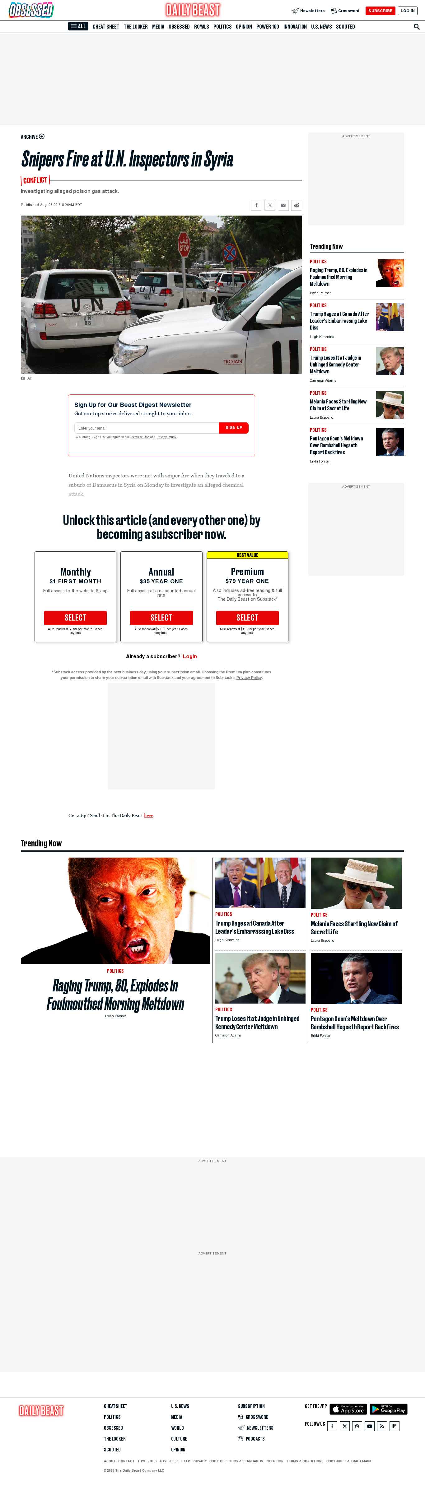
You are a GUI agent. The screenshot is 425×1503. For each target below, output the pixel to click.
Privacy (200, 1461)
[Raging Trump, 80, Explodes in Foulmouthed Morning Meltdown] (390, 285)
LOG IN (408, 10)
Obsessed (179, 27)
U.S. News (321, 27)
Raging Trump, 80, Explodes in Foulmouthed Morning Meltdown (115, 994)
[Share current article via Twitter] (269, 205)
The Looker (136, 27)
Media (158, 27)
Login (190, 656)
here (148, 815)
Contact (126, 1461)
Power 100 (267, 27)
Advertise (169, 1461)
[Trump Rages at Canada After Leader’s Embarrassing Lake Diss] (390, 329)
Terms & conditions (305, 1461)
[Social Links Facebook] (332, 1427)
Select (75, 618)
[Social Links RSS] (382, 1427)
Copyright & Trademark (349, 1461)
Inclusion (274, 1461)
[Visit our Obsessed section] (51, 10)
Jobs (152, 1461)
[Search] (417, 27)
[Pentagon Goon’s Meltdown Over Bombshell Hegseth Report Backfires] (390, 454)
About (110, 1461)
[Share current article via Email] (283, 205)
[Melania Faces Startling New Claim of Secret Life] (390, 417)
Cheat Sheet (106, 27)
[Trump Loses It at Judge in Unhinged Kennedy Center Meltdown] (390, 373)
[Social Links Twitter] (345, 1427)
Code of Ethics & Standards (236, 1461)
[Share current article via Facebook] (256, 205)
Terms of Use (140, 437)
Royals (201, 27)
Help (185, 1461)
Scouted (345, 27)
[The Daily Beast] (193, 10)
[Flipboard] (394, 1427)
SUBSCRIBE (380, 10)
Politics (222, 27)
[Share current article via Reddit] (296, 205)
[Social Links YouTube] (370, 1427)
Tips (141, 1461)
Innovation (295, 27)
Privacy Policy (166, 437)
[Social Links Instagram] (357, 1427)
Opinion (244, 27)
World (177, 1428)
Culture (179, 1439)
